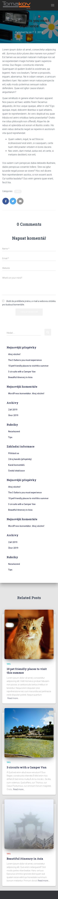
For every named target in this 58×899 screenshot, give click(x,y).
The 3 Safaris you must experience (25, 360)
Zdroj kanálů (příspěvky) (20, 459)
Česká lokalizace (16, 470)
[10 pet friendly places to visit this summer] (29, 634)
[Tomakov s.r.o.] (17, 5)
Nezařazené (14, 431)
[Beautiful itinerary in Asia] (29, 824)
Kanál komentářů (16, 465)
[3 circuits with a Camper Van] (29, 732)
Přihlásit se (13, 453)
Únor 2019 (13, 415)
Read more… (13, 698)
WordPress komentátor (19, 393)
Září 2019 (12, 409)
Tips (18, 191)
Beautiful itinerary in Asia (20, 377)
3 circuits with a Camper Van (22, 371)
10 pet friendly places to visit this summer (28, 366)
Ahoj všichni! (14, 354)
